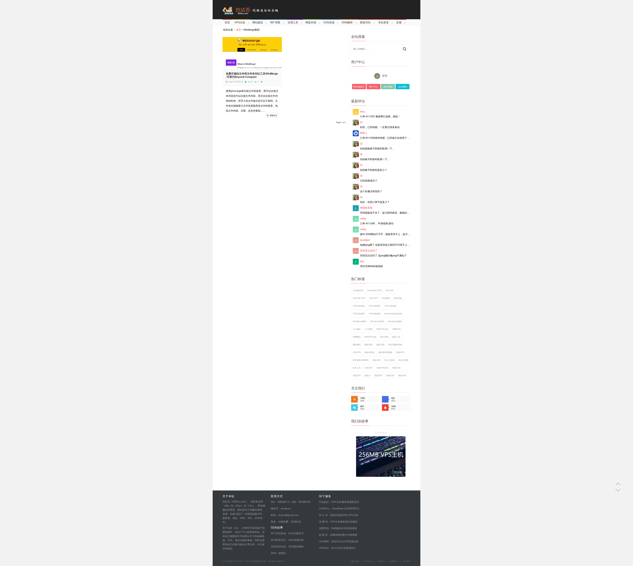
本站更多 (383, 22)
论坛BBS (402, 86)
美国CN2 (396, 367)
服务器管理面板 (385, 352)
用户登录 (406, 561)
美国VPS (357, 375)
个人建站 (357, 329)
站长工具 (357, 367)
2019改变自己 (278, 539)
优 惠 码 (323, 521)
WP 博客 (275, 22)
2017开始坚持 (278, 533)
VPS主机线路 (390, 305)
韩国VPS (378, 375)
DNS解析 (347, 22)
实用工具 (293, 22)
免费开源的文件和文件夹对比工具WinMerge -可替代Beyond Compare (252, 75)
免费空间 (324, 528)
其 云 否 (323, 515)
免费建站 (357, 336)
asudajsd (365, 239)
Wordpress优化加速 (393, 313)
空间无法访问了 (368, 250)
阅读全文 (273, 115)
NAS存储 (398, 298)
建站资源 (380, 344)
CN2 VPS (373, 298)
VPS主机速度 (359, 313)
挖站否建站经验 (395, 344)
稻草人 (363, 132)
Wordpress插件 (377, 321)
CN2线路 (386, 298)
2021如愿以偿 (296, 539)
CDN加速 (328, 22)
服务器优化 (370, 352)
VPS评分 (324, 548)
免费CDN (396, 329)
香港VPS (402, 375)
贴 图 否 (323, 534)
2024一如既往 (278, 553)
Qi (251, 81)
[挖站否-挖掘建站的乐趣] (264, 9)
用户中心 (373, 86)
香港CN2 (390, 375)
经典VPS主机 (382, 367)
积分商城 (388, 86)
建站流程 (369, 344)
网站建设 (257, 22)
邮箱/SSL (365, 22)
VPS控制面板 (374, 313)
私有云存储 (403, 359)
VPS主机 (239, 22)
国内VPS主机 (371, 336)
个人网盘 (369, 329)
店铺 (398, 22)
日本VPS (357, 352)
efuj (362, 261)
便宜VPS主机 (382, 329)
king (362, 111)
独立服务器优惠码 (361, 359)
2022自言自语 (278, 546)
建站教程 (357, 344)
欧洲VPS (400, 352)
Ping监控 (324, 501)
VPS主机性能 (359, 305)
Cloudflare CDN (374, 290)
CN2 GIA (389, 290)
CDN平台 (324, 508)
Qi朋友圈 (283, 521)
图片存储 (384, 336)
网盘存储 (310, 22)
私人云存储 (389, 359)
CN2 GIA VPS (359, 298)
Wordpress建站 (359, 321)
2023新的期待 (296, 546)
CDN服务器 (358, 290)
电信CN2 (377, 359)
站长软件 (369, 367)
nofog (363, 218)
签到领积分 (359, 86)
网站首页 (355, 561)
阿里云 (368, 375)
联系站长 (296, 521)
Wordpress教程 (395, 321)
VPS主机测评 (374, 305)
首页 (227, 22)
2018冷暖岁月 (296, 533)
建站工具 (396, 336)
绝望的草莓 (366, 207)
